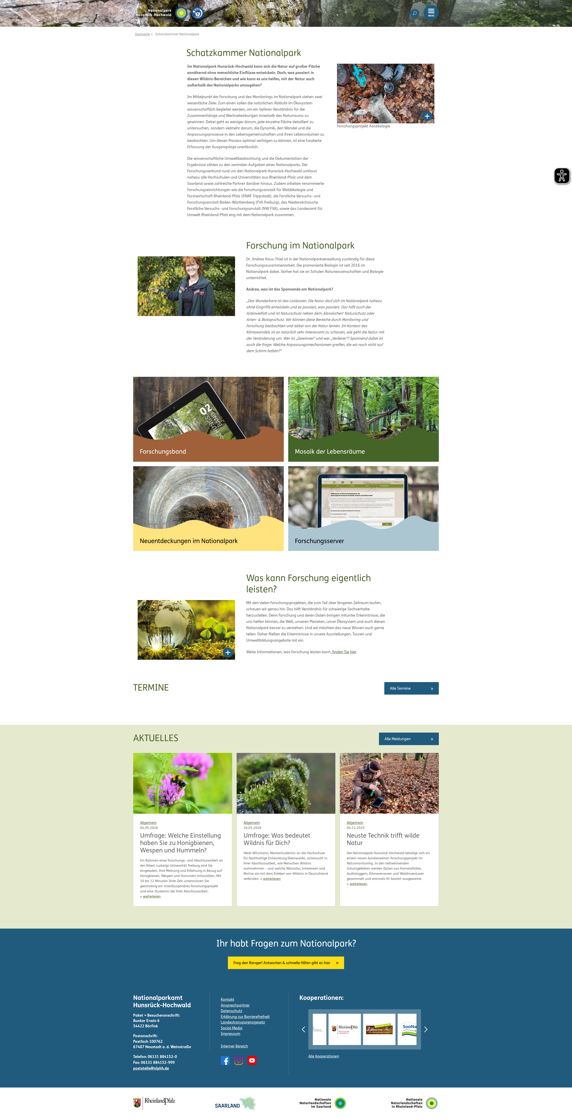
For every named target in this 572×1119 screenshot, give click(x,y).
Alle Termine (400, 689)
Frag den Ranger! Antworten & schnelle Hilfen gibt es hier (281, 963)
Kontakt (227, 1000)
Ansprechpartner (235, 1005)
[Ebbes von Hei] (341, 1029)
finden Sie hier (343, 652)
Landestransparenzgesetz (243, 1022)
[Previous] (303, 1029)
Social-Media (231, 1028)
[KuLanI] (411, 1029)
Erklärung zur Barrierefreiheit (245, 1017)
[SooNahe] (376, 1029)
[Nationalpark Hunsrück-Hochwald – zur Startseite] (170, 6)
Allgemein (148, 823)
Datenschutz (231, 1011)
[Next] (426, 1029)
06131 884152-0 (162, 1057)
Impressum (230, 1034)
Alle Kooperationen (323, 1056)
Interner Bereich (234, 1046)
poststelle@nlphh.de (151, 1069)
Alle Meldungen (398, 739)
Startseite (142, 34)
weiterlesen (152, 896)
